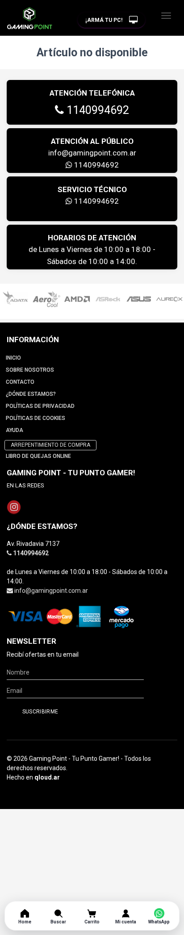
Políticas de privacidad (40, 406)
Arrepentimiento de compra (50, 445)
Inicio (13, 358)
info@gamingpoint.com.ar (92, 152)
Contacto (20, 382)
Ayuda (14, 430)
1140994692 (96, 110)
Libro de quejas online (38, 456)
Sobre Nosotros (30, 370)
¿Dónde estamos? (31, 394)
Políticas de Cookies (35, 418)
